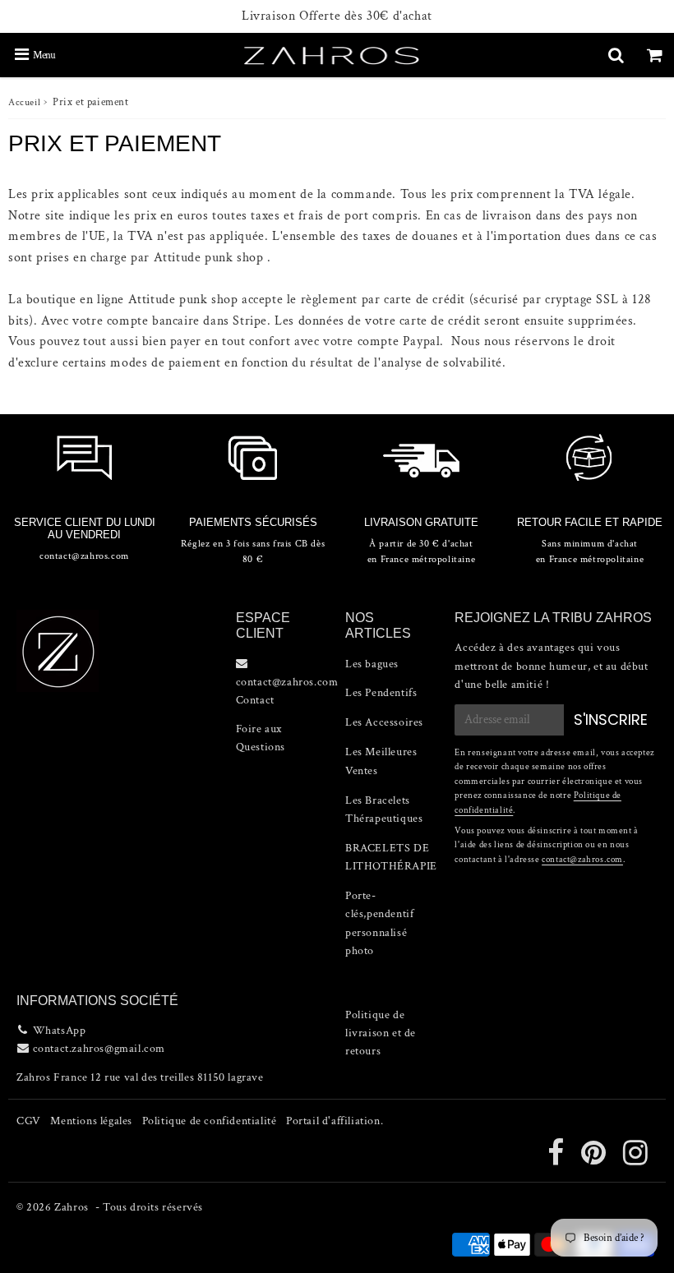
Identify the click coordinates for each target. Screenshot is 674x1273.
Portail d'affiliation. (334, 1121)
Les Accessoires (384, 722)
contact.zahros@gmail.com (99, 1048)
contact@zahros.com (582, 859)
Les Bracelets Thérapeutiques (383, 809)
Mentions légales (91, 1121)
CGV (28, 1121)
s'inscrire (611, 719)
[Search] (616, 55)
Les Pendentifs (381, 692)
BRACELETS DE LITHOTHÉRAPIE (391, 857)
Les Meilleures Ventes (381, 761)
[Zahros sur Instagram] (636, 1159)
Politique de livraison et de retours (380, 1033)
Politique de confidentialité (209, 1121)
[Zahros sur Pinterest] (595, 1159)
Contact (255, 700)
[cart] (654, 55)
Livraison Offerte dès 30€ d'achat (337, 16)
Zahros (71, 1207)
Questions (260, 747)
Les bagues (372, 664)
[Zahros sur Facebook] (557, 1159)
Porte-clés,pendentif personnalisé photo (379, 923)
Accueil (24, 102)
